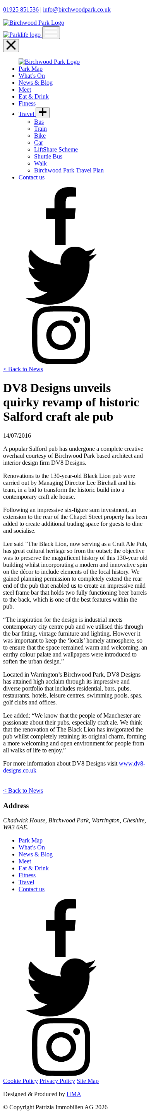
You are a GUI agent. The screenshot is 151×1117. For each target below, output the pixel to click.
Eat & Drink (34, 96)
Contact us (32, 177)
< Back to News (23, 369)
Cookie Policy (20, 1081)
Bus (39, 121)
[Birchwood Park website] (33, 22)
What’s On (32, 75)
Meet (25, 89)
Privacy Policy (57, 1081)
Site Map (88, 1081)
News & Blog (36, 82)
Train (40, 128)
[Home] (22, 34)
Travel (27, 114)
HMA (74, 1094)
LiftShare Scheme (56, 149)
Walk (40, 163)
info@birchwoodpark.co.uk (77, 9)
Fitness (27, 103)
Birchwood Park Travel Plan (69, 170)
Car (38, 142)
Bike (40, 135)
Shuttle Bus (48, 156)
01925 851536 (21, 9)
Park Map (31, 68)
